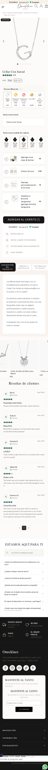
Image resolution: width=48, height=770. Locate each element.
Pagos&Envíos (10, 746)
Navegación (9, 730)
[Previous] (4, 41)
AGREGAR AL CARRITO (22, 219)
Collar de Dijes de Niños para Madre (22, 372)
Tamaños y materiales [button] (23, 267)
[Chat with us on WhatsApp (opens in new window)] (45, 767)
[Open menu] (3, 7)
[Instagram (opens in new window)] (12, 668)
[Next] (44, 41)
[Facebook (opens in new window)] (5, 668)
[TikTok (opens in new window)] (26, 668)
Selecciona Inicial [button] (14, 122)
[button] (36, 6)
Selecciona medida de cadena (16, 133)
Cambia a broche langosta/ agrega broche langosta (28, 201)
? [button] (20, 89)
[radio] (6, 142)
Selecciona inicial (10, 115)
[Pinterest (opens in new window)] (33, 668)
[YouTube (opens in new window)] (19, 668)
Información (10, 738)
